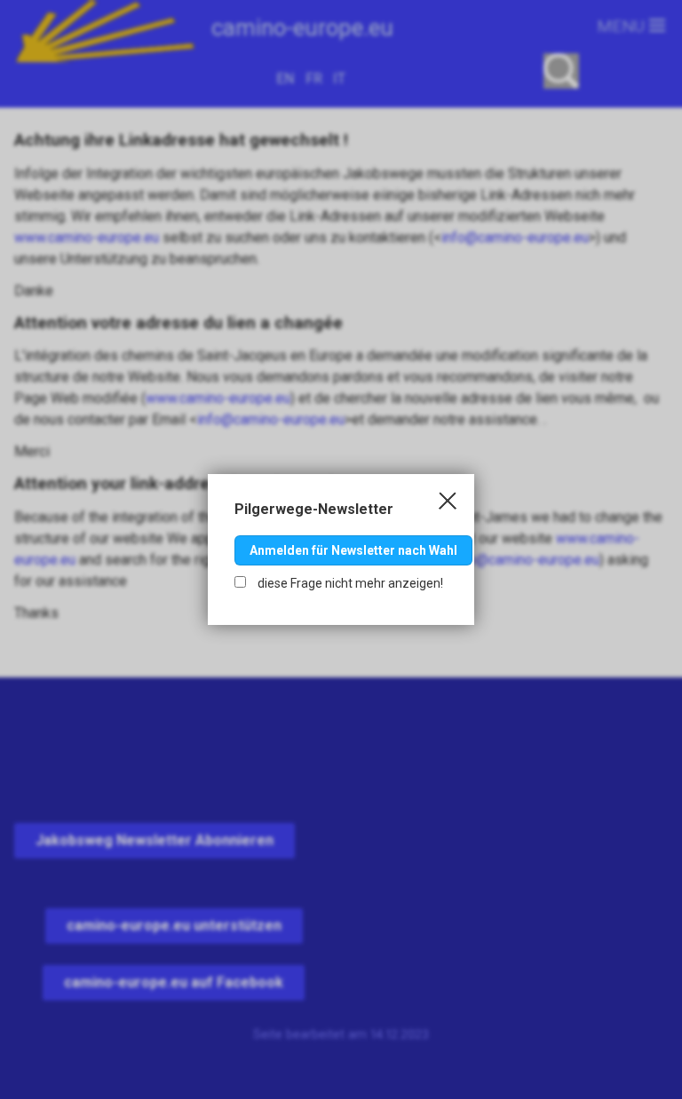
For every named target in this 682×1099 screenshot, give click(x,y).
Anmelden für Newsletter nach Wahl (353, 550)
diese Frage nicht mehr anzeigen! (349, 583)
